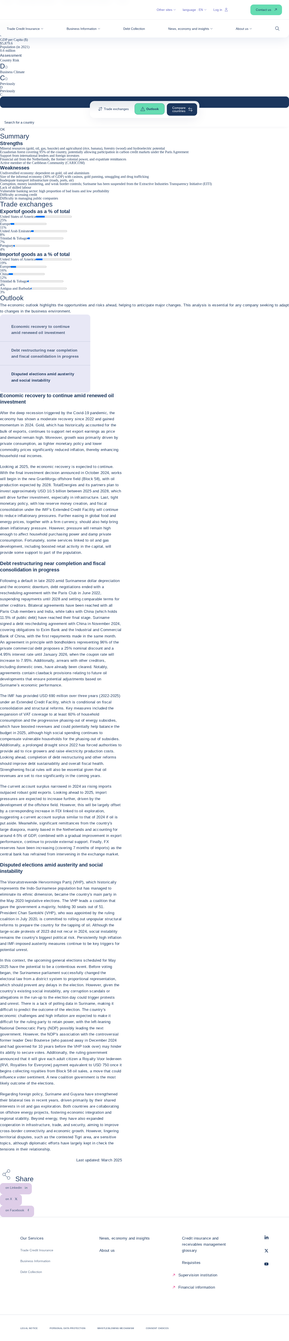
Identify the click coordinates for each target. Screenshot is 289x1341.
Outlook (152, 109)
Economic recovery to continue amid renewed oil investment (40, 329)
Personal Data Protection (67, 1328)
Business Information (35, 1261)
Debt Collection (31, 1272)
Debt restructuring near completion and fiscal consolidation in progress (45, 353)
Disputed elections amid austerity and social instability (42, 377)
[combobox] (144, 124)
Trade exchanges (116, 109)
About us (107, 1250)
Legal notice (29, 1328)
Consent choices (157, 1328)
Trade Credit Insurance (36, 1250)
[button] (25, 28)
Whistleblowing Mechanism (115, 1328)
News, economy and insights (124, 1238)
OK (2, 129)
